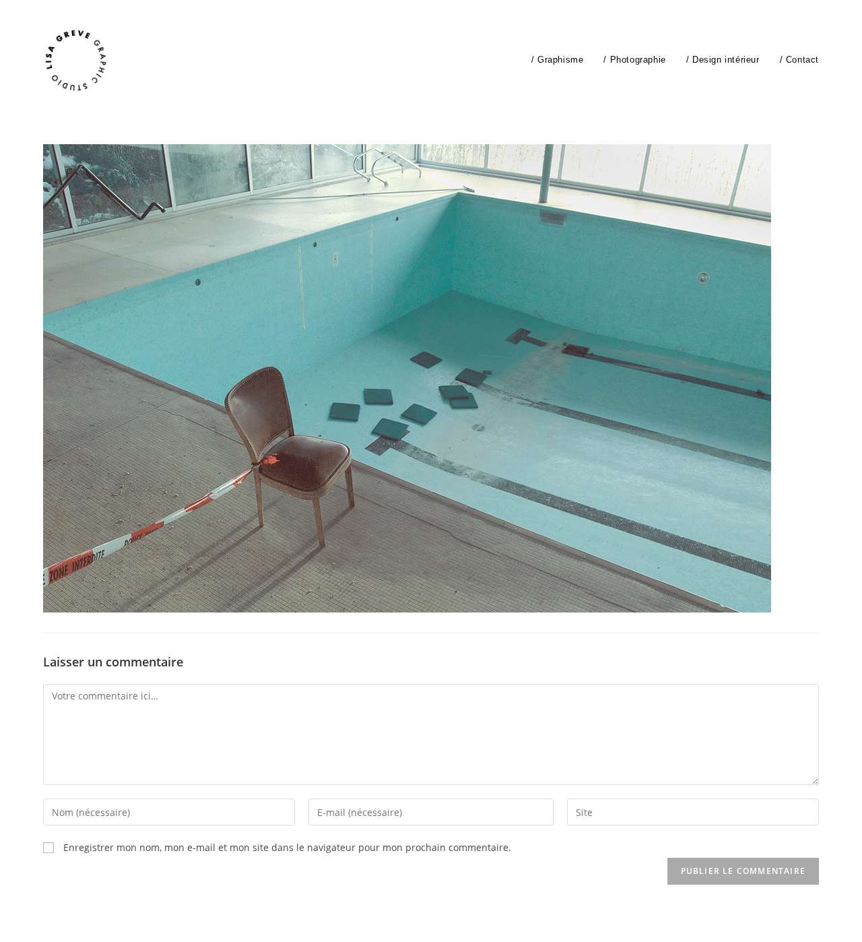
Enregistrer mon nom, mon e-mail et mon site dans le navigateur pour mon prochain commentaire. (287, 847)
